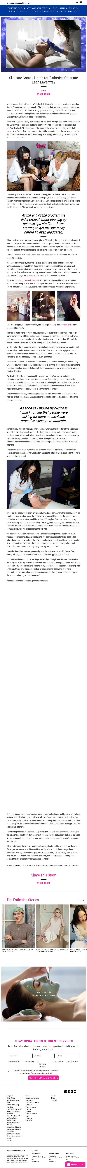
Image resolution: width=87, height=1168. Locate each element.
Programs (10, 1096)
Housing (28, 1109)
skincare (50, 866)
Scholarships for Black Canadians (32, 1104)
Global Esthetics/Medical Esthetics (14, 1137)
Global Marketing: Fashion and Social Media (14, 1117)
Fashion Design (11, 1120)
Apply (27, 1116)
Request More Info (31, 1114)
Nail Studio (10, 1140)
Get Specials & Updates (43, 1078)
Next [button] (83, 899)
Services (28, 1111)
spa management (59, 866)
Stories (28, 1096)
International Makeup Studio (13, 1101)
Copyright (54, 1100)
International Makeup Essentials (13, 1106)
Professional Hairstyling (14, 1127)
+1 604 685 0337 (52, 1161)
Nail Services (73, 1061)
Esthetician (24, 866)
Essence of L (65, 324)
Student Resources (31, 1107)
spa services (67, 866)
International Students (32, 1098)
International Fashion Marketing (13, 1124)
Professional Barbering (13, 1134)
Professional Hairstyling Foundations (14, 1130)
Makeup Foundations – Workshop (13, 1113)
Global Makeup (11, 1098)
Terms (53, 1098)
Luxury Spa (32, 866)
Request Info (77, 1164)
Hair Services (29, 1061)
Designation (29, 1118)
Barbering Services (42, 1065)
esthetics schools (32, 280)
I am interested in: (14, 1061)
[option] (18, 929)
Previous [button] (78, 899)
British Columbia (15, 866)
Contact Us (29, 1120)
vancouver (75, 866)
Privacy (53, 1096)
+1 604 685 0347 (35, 1161)
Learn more (73, 11)
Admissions (29, 1100)
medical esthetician (42, 866)
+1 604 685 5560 (69, 1161)
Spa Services (59, 1061)
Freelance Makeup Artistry (14, 1109)
